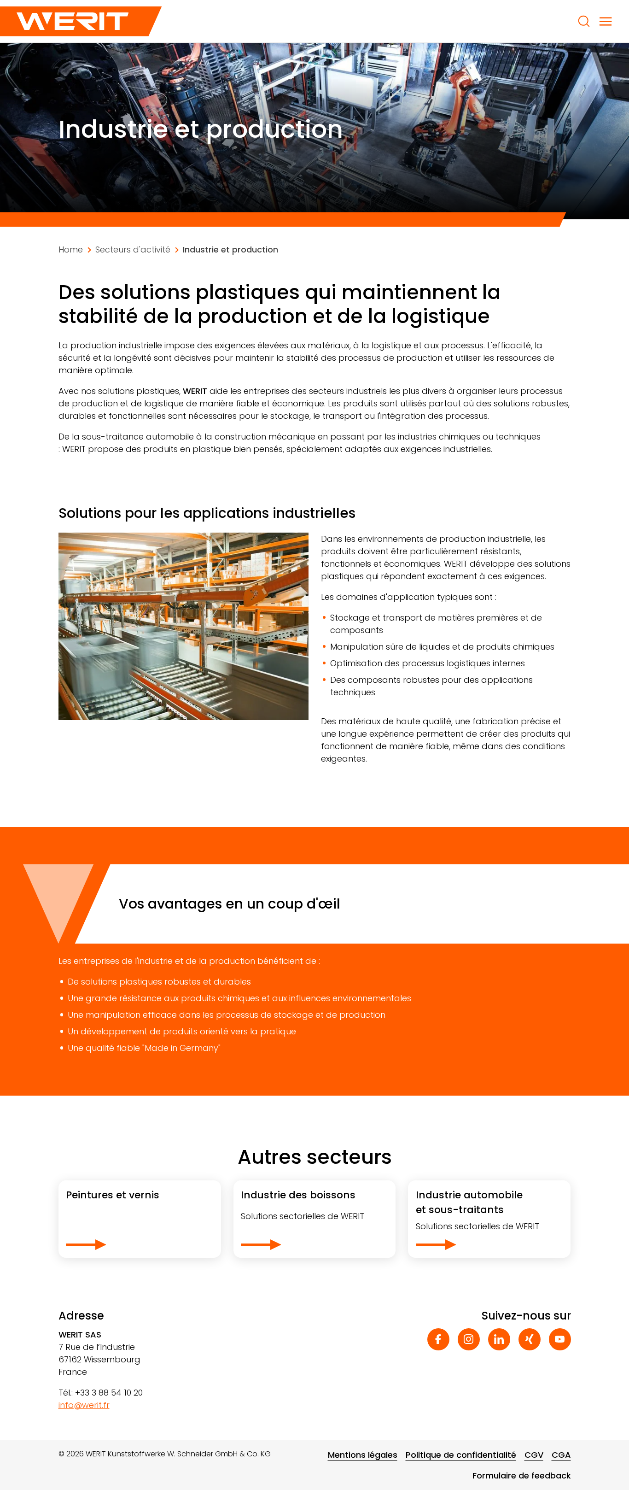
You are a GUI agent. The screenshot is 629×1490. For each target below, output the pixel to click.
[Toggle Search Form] (583, 21)
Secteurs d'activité (132, 249)
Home (70, 249)
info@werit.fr (84, 1405)
